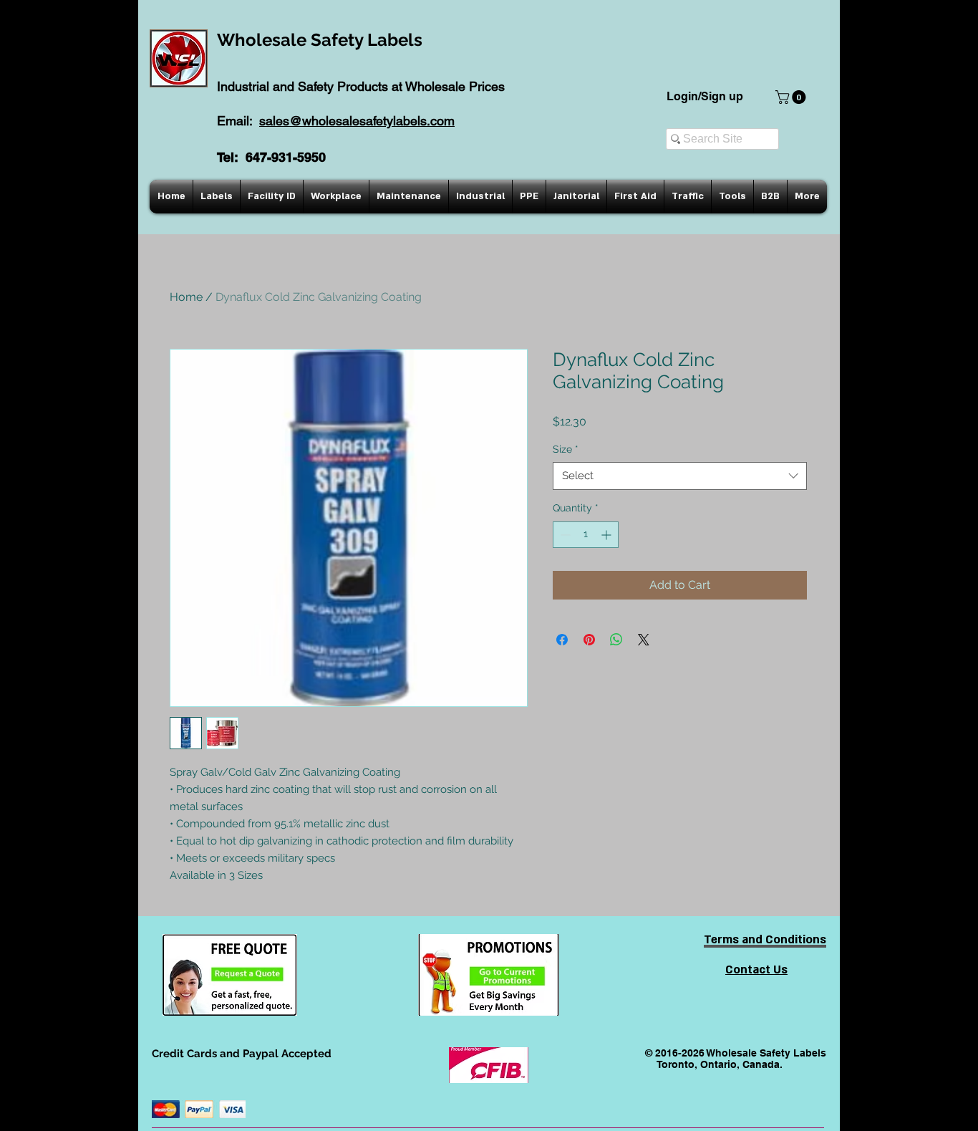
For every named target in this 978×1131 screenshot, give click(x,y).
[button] (792, 97)
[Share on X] (643, 639)
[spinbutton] (586, 534)
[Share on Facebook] (562, 639)
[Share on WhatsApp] (616, 639)
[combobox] (680, 476)
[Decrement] (564, 534)
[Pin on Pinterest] (589, 639)
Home (186, 297)
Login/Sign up (705, 96)
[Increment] (607, 534)
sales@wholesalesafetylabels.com (357, 120)
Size (565, 449)
